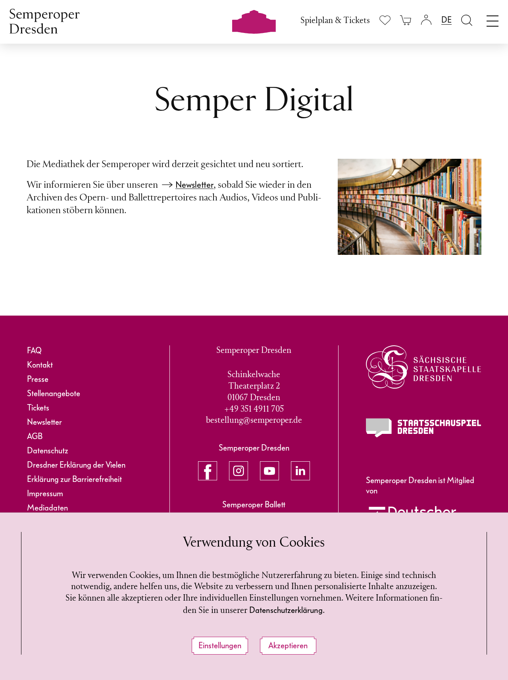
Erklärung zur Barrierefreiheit (74, 479)
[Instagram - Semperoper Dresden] (238, 470)
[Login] (426, 20)
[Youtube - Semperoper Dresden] (269, 470)
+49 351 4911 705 (254, 409)
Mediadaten (47, 507)
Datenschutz (47, 450)
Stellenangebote (53, 393)
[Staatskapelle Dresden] (423, 367)
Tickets (38, 407)
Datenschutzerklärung (286, 610)
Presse (37, 379)
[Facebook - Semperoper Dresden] (207, 470)
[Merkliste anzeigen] (385, 20)
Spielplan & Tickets (335, 21)
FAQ (34, 350)
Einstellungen (219, 645)
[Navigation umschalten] (492, 19)
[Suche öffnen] (466, 20)
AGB (34, 436)
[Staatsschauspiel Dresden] (423, 427)
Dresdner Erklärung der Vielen (76, 464)
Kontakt (40, 364)
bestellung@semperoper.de (254, 420)
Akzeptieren (288, 645)
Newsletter (194, 184)
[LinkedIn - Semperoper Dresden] (300, 470)
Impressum (45, 493)
